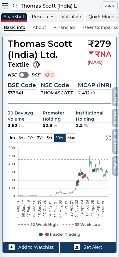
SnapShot (14, 16)
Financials (64, 27)
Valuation (71, 16)
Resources (43, 16)
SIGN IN (110, 6)
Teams (115, 97)
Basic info (14, 27)
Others (115, 166)
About (39, 27)
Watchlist (115, 141)
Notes (115, 117)
